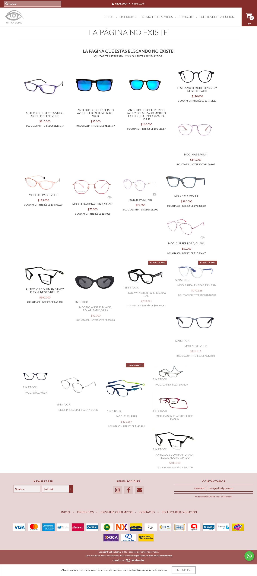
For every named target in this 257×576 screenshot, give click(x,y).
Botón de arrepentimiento (160, 555)
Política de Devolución (216, 16)
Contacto (185, 16)
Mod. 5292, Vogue (186, 196)
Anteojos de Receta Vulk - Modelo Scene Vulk (45, 114)
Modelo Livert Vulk (43, 195)
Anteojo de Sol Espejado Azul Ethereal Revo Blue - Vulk (95, 113)
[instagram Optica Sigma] (117, 490)
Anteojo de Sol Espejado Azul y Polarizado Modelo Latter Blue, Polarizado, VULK (146, 114)
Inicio (109, 16)
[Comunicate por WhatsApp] (249, 556)
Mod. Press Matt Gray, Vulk (78, 409)
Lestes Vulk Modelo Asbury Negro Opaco (197, 89)
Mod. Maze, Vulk (195, 154)
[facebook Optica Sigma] (128, 490)
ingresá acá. (140, 555)
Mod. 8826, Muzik (140, 199)
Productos (127, 16)
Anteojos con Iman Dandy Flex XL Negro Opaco (175, 456)
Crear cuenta (122, 4)
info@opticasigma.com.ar (221, 488)
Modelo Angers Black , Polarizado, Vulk (95, 309)
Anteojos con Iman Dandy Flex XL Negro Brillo (45, 291)
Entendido (184, 570)
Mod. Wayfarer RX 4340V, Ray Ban (146, 294)
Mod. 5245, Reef (126, 416)
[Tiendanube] (128, 561)
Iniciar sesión (138, 4)
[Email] (139, 490)
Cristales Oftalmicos (157, 16)
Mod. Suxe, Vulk (196, 346)
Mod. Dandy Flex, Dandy (171, 384)
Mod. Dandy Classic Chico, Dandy (175, 417)
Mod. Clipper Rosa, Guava (186, 243)
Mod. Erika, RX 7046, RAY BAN (196, 285)
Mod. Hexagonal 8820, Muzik (92, 204)
